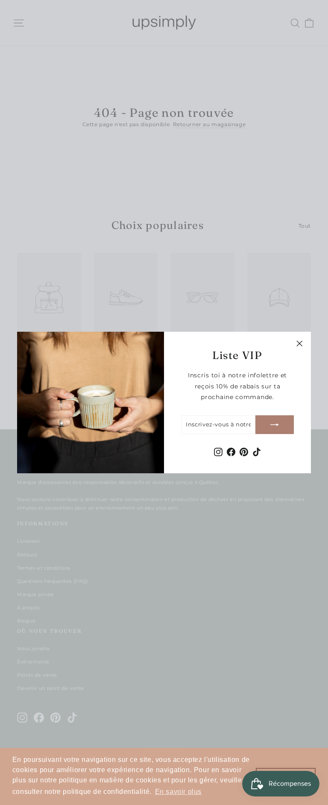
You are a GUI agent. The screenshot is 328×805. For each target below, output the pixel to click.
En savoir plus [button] (178, 791)
